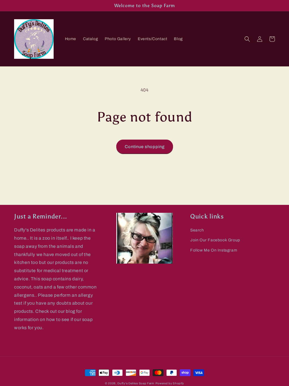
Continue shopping (145, 146)
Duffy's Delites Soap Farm (135, 383)
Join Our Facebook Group (215, 240)
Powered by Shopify (170, 383)
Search (197, 230)
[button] (247, 39)
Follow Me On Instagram (213, 250)
